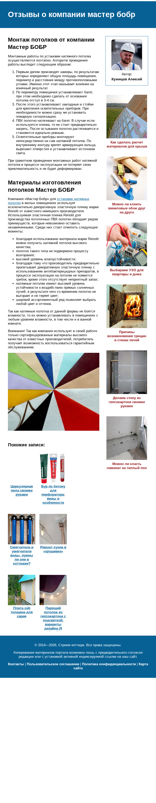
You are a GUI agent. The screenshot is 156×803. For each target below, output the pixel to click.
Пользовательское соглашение (53, 664)
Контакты (16, 664)
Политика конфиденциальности (109, 664)
